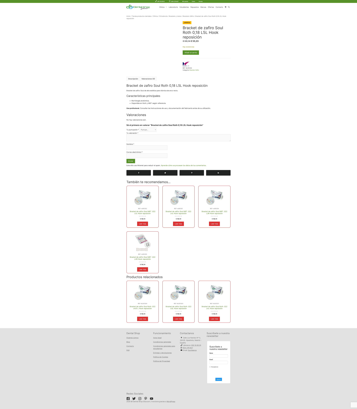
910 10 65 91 (161, 1)
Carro (193, 1)
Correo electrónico (134, 152)
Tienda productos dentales (141, 16)
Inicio (128, 16)
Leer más (142, 224)
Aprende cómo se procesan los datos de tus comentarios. (183, 165)
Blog (128, 342)
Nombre (130, 144)
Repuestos (194, 7)
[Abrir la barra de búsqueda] (229, 7)
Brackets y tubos (175, 16)
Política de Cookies (160, 357)
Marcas (203, 7)
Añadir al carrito (191, 53)
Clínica (161, 7)
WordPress (171, 401)
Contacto (219, 7)
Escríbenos (192, 350)
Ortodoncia (163, 16)
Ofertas (211, 7)
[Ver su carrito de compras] (225, 7)
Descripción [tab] (133, 79)
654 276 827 (175, 1)
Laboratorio (173, 7)
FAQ (128, 350)
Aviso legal (157, 338)
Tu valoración (132, 133)
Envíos (201, 1)
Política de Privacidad (161, 361)
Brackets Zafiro (188, 16)
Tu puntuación (132, 130)
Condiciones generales (162, 342)
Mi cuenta (185, 1)
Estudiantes (184, 7)
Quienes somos (132, 338)
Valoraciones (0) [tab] (148, 79)
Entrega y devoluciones (162, 353)
